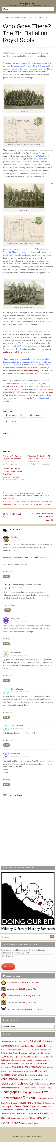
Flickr (44, 1067)
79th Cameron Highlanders (39, 1053)
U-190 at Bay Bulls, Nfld (29, 983)
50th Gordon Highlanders (26, 1050)
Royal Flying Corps (28, 1103)
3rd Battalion (6, 1041)
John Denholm (9, 1078)
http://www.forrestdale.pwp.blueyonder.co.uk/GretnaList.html (26, 557)
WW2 (30, 1123)
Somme (35, 1110)
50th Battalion (12, 1050)
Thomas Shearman (45, 1110)
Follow (8, 967)
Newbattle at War (12, 386)
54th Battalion (41, 1050)
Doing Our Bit (27, 3)
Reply (6, 576)
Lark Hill (44, 1079)
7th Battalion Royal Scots (30, 502)
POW (45, 1092)
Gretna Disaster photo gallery (34, 383)
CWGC (38, 1067)
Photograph (9, 1092)
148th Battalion (32, 1057)
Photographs (9, 496)
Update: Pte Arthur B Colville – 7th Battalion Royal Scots (12, 471)
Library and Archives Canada (20, 1083)
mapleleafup (12, 983)
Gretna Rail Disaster (22, 504)
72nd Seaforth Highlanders (18, 1053)
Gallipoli (49, 1067)
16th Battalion (38, 1045)
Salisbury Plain (7, 1106)
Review (43, 1099)
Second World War (44, 1107)
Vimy (39, 1117)
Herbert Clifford (17, 1075)
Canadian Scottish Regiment (36, 1063)
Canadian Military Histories (15, 1063)
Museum (20, 1088)
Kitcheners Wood (35, 1079)
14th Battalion (22, 1046)
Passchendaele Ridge (43, 1088)
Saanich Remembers (46, 1103)
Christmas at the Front (22, 1066)
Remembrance (23, 496)
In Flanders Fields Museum (40, 1075)
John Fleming (24, 1079)
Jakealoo (9, 17)
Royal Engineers (12, 1103)
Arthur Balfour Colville (31, 493)
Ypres (35, 1123)
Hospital (27, 1075)
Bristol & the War (48, 1057)
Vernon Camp (16, 1118)
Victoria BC (27, 1118)
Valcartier (38, 1113)
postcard (38, 1092)
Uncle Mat (29, 1113)
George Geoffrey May (8, 1071)
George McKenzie (22, 1071)
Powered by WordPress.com (27, 1137)
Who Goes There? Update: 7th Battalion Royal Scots (42, 516)
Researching (37, 496)
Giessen (32, 1071)
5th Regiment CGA (18, 1041)
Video (34, 1118)
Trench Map (5, 1113)
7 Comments (40, 17)
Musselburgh (29, 1088)
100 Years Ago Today (13, 1056)
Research (31, 1097)
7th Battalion (32, 1041)
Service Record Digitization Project (16, 1110)
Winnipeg (23, 1123)
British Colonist (7, 1060)
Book (40, 1057)
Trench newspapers (17, 1113)
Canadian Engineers (32, 1060)
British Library (19, 1060)
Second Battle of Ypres (26, 1106)
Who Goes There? (42, 504)
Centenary (5, 1067)
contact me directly (31, 371)
